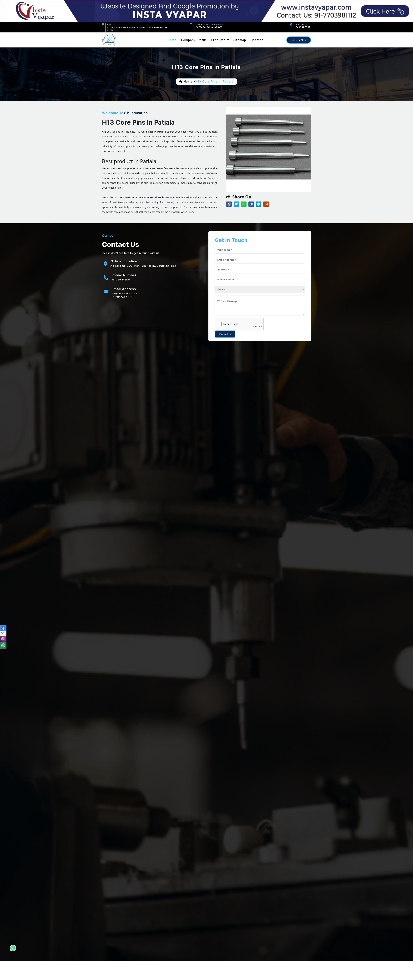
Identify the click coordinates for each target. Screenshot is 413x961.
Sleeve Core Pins (222, 46)
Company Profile (194, 40)
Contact (257, 40)
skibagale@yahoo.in (209, 27)
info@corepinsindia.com (124, 293)
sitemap (239, 40)
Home (172, 40)
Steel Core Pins (221, 44)
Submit (224, 334)
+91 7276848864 (214, 24)
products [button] (219, 40)
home (188, 81)
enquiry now (299, 40)
